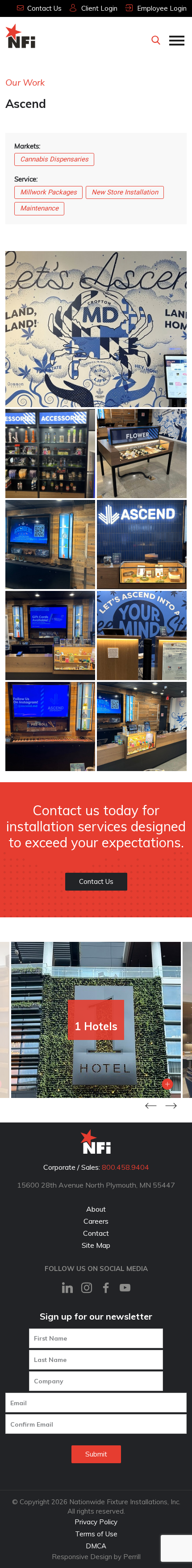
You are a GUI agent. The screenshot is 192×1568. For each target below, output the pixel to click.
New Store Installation (125, 192)
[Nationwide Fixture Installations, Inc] (21, 36)
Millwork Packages (48, 192)
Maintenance (39, 208)
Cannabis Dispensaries (54, 159)
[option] (96, 1020)
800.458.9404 (125, 1167)
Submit (96, 1454)
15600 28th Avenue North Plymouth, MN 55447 (96, 1184)
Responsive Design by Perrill (96, 1556)
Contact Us (96, 881)
